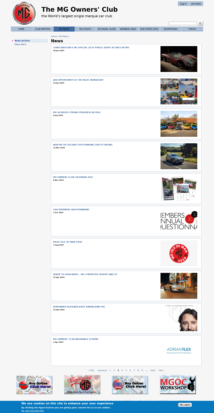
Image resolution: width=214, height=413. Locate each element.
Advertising (170, 29)
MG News (63, 36)
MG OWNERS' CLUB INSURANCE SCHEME (75, 339)
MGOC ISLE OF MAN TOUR (67, 242)
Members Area (128, 29)
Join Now (196, 3)
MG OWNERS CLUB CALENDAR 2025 (73, 177)
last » (161, 370)
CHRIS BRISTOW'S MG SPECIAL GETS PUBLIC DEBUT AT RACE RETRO (91, 47)
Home (54, 36)
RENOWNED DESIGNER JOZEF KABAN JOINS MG (79, 307)
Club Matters (42, 29)
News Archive (22, 41)
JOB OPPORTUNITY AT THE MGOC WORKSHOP (78, 80)
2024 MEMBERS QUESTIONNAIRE (71, 209)
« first (91, 370)
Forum (192, 29)
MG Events (85, 29)
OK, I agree (185, 405)
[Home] (24, 25)
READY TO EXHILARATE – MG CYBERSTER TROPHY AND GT (85, 274)
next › (153, 370)
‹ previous (102, 370)
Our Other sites (149, 29)
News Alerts (20, 44)
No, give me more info (32, 410)
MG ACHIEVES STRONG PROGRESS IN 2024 (76, 112)
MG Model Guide (107, 29)
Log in (183, 3)
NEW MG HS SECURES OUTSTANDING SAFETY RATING (83, 145)
